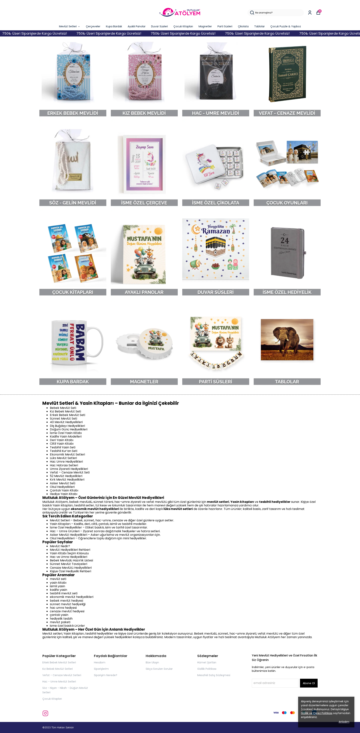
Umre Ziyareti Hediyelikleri (69, 469)
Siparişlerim (101, 669)
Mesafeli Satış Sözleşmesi (213, 675)
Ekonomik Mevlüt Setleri (67, 454)
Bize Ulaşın (152, 662)
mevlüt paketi (60, 622)
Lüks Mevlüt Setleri (63, 458)
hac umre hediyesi (63, 608)
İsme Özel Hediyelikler (66, 527)
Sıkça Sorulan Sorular (159, 669)
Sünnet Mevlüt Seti (63, 418)
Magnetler (205, 26)
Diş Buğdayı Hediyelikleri (67, 426)
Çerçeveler (93, 26)
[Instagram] (45, 713)
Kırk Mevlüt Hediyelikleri (67, 479)
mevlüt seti (58, 579)
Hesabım (99, 662)
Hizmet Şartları (206, 662)
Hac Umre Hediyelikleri (66, 461)
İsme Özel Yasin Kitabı (66, 433)
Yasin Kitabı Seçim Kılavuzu (69, 553)
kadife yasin (58, 590)
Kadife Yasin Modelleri (66, 436)
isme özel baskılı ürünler (67, 626)
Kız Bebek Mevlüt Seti (65, 411)
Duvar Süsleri (159, 26)
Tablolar (259, 26)
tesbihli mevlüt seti (63, 593)
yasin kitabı (58, 582)
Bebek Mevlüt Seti (63, 408)
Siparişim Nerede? (105, 675)
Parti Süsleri (225, 26)
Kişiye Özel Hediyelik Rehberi (70, 571)
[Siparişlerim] (310, 12)
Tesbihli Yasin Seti (62, 447)
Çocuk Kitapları (183, 26)
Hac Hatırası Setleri (64, 465)
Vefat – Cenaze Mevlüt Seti (70, 472)
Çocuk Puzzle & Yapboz (285, 26)
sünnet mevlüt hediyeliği (68, 604)
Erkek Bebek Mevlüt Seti (67, 415)
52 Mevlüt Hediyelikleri (66, 476)
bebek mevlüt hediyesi (66, 600)
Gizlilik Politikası (206, 669)
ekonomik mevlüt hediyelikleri (71, 597)
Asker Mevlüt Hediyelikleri (68, 535)
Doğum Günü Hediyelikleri (68, 429)
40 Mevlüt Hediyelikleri (66, 422)
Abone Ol (309, 683)
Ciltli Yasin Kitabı (62, 443)
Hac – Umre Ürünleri (65, 531)
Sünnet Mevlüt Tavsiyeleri (68, 564)
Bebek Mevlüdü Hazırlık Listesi (71, 560)
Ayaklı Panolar (137, 26)
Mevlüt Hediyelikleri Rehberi (70, 550)
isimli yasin (57, 586)
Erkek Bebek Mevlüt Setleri (59, 662)
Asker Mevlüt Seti (62, 483)
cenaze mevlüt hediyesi (67, 611)
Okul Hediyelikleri (62, 487)
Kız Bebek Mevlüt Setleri (57, 669)
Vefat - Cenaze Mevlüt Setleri (61, 675)
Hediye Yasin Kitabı (63, 494)
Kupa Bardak (114, 26)
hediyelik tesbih (61, 618)
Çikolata (243, 26)
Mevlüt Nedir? (60, 546)
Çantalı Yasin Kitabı (64, 490)
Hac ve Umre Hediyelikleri (68, 557)
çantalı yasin (59, 615)
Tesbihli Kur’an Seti (63, 451)
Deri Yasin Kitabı (61, 440)
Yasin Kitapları (60, 524)
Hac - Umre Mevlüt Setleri (59, 681)
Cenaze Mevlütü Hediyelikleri (71, 568)
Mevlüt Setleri (68, 26)
